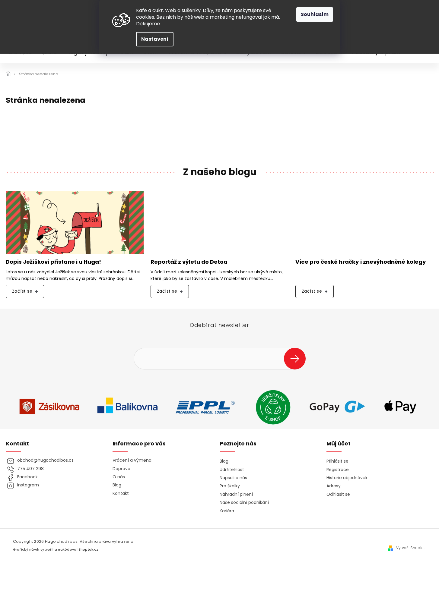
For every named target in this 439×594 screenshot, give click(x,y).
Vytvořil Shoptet (410, 547)
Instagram (28, 485)
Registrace (337, 470)
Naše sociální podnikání (244, 502)
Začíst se (22, 291)
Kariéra (227, 511)
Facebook (27, 477)
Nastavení (154, 39)
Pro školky (230, 486)
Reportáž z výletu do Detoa (189, 262)
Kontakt (121, 493)
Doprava (121, 469)
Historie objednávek (346, 478)
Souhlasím (315, 14)
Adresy (333, 486)
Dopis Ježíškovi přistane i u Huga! (53, 262)
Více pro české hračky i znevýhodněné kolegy (360, 262)
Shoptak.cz (88, 549)
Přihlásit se (297, 358)
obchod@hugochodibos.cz (45, 460)
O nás (119, 477)
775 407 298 (30, 469)
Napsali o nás (233, 478)
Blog (117, 485)
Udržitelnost (232, 470)
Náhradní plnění (236, 494)
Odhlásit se (338, 494)
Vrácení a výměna (132, 460)
